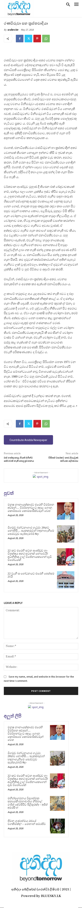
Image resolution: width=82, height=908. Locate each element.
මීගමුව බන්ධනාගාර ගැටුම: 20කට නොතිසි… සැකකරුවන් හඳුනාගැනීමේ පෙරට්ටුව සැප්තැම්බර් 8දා (31, 530)
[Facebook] (19, 38)
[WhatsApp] (46, 38)
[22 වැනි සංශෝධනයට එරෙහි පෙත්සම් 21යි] (65, 580)
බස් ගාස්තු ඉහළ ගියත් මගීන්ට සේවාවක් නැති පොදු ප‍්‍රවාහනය (19, 459)
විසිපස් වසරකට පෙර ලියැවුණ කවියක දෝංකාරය (63, 459)
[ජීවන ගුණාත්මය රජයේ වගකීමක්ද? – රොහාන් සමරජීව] (57, 826)
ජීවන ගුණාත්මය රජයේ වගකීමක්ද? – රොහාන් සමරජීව (27, 822)
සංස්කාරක (12, 29)
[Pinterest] (37, 38)
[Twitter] (28, 38)
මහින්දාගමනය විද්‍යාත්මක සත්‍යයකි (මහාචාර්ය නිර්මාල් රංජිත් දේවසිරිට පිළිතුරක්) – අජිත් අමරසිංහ (28, 803)
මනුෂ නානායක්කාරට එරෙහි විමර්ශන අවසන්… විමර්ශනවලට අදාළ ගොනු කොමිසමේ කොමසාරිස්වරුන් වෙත (31, 507)
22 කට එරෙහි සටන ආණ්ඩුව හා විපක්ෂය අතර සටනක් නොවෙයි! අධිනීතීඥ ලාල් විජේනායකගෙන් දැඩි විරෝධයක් (30, 555)
